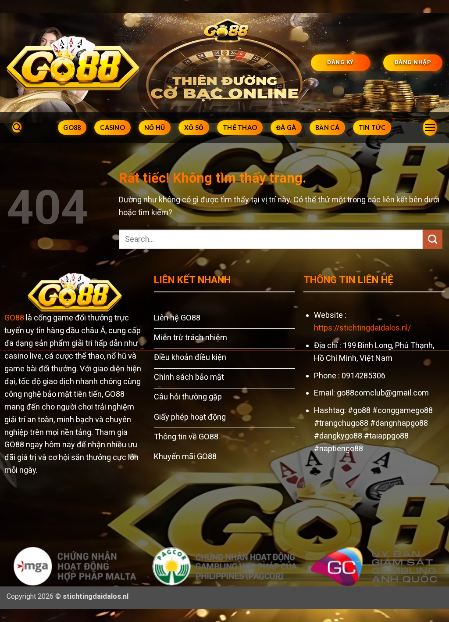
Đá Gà (286, 127)
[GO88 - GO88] (73, 62)
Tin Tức (372, 127)
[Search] (17, 127)
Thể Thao (240, 127)
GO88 (72, 127)
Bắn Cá (327, 127)
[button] (429, 128)
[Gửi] (432, 239)
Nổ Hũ (154, 127)
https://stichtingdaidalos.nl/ (362, 327)
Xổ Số (193, 127)
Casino (112, 127)
